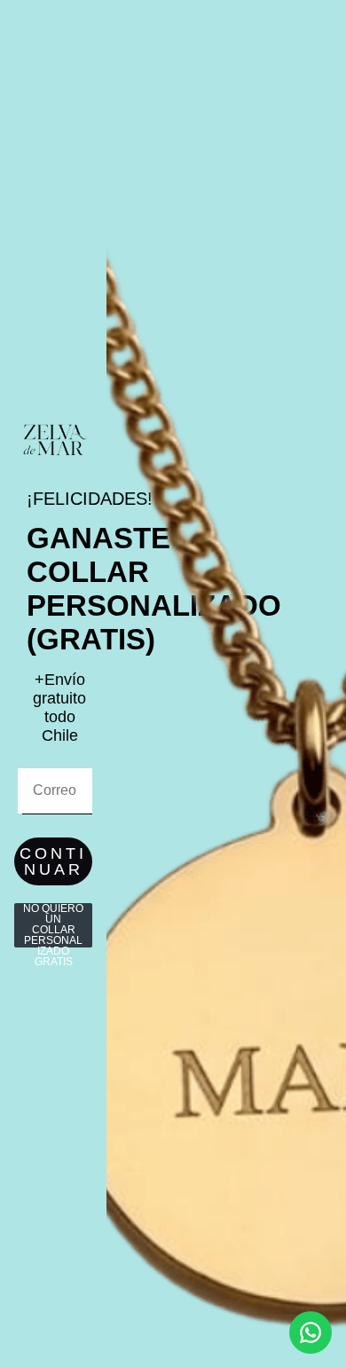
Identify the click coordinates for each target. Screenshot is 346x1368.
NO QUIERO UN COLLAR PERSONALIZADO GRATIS (53, 925)
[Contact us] (310, 1332)
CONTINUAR (53, 861)
